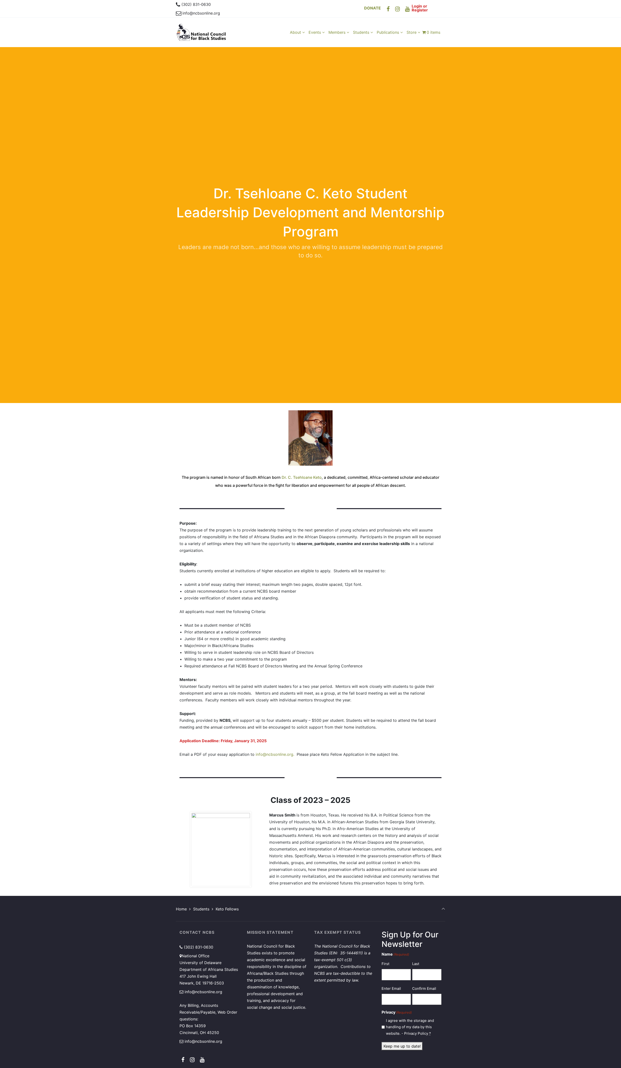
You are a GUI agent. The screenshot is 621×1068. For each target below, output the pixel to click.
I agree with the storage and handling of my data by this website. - (410, 1027)
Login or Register (420, 8)
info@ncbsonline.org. (275, 754)
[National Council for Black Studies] (201, 32)
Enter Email (391, 988)
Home (181, 909)
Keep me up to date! (402, 1046)
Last (415, 963)
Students (201, 909)
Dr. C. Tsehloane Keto (302, 477)
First (385, 963)
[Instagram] (397, 9)
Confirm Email (424, 988)
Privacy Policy (416, 1033)
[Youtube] (407, 9)
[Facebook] (388, 9)
